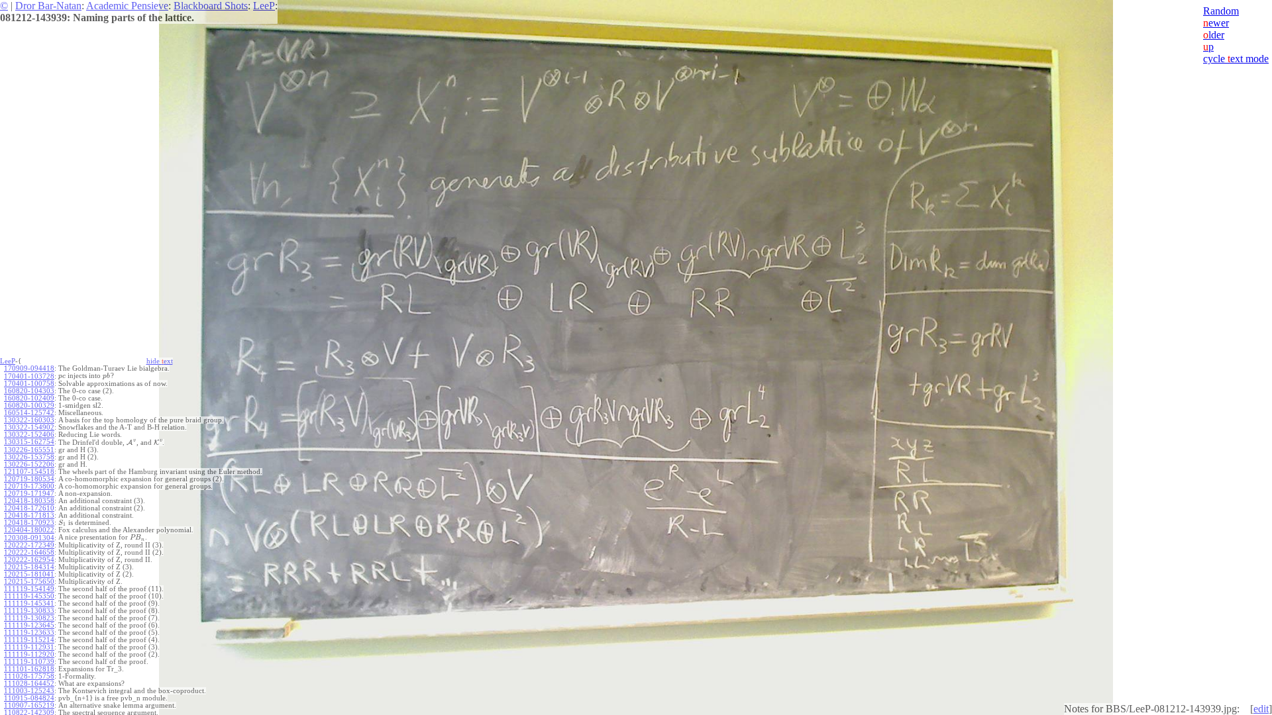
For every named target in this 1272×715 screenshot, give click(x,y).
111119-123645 (29, 625)
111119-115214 (29, 640)
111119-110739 (29, 661)
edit (1261, 708)
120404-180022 (29, 530)
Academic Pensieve (127, 5)
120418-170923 (29, 522)
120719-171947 (29, 493)
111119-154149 (29, 589)
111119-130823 (29, 618)
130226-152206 (29, 464)
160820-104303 (29, 391)
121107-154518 (29, 471)
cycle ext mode (1236, 58)
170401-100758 (29, 383)
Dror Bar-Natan (48, 5)
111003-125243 (29, 690)
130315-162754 (29, 442)
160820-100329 (29, 405)
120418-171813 (29, 515)
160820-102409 (29, 398)
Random (1221, 11)
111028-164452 (29, 683)
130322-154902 (29, 427)
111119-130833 (29, 610)
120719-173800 (29, 486)
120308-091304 (29, 538)
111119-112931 (29, 647)
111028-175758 (29, 676)
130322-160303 (29, 420)
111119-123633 (29, 632)
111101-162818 (29, 669)
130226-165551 (29, 449)
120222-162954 (29, 559)
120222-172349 (29, 545)
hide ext (159, 361)
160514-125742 (29, 412)
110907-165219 (29, 705)
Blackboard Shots (211, 5)
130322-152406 (29, 434)
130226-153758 (29, 457)
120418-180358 (29, 500)
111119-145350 (29, 596)
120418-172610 (29, 508)
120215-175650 (29, 581)
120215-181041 (29, 574)
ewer (1216, 22)
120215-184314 (29, 567)
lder (1213, 34)
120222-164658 (29, 552)
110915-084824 (29, 698)
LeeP (264, 5)
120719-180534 (29, 479)
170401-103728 (29, 376)
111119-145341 (29, 603)
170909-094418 (29, 368)
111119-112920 (29, 654)
